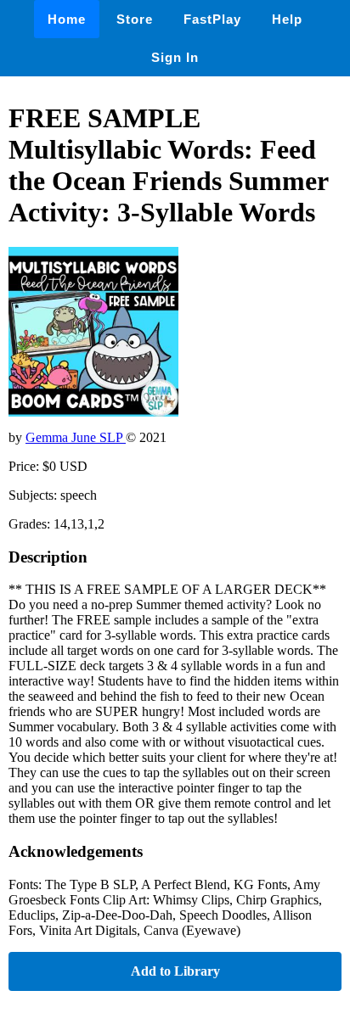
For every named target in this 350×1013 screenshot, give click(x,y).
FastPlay (212, 19)
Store (134, 19)
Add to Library (175, 971)
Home (67, 19)
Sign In (175, 57)
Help (287, 19)
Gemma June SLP (75, 437)
